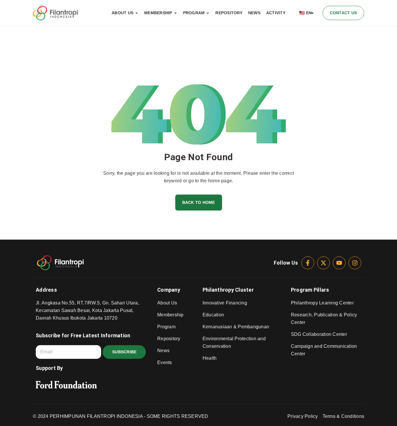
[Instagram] (354, 262)
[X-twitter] (323, 262)
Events (164, 362)
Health (210, 358)
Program (166, 326)
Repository (168, 338)
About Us (167, 302)
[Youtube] (339, 262)
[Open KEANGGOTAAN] (175, 13)
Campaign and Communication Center (324, 350)
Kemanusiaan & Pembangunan (236, 326)
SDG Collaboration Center (319, 334)
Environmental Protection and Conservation (234, 342)
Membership (170, 314)
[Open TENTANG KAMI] (136, 13)
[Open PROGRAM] (208, 13)
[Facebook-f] (307, 262)
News (163, 350)
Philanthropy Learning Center (322, 302)
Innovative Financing (225, 302)
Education (213, 314)
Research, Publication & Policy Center (324, 318)
